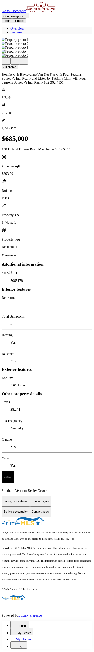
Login (6, 20)
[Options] (6, 61)
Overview (17, 28)
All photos (9, 67)
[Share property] (23, 61)
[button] (47, 40)
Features (16, 32)
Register (19, 20)
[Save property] (14, 61)
